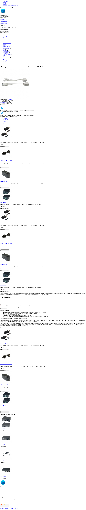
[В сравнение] (8, 146)
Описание (5, 118)
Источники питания (7, 43)
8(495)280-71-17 (3, 19)
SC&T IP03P (3, 202)
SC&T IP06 (2, 444)
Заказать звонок (3, 21)
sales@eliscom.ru (3, 23)
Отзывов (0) (5, 119)
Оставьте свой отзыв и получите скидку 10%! (9, 508)
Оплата (4, 122)
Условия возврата (6, 123)
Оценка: (2, 307)
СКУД (4, 37)
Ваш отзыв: (2, 304)
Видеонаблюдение (6, 36)
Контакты (5, 4)
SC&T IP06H (3, 476)
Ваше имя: (2, 299)
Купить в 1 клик (3, 105)
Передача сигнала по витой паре (9, 62)
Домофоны (5, 38)
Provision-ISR (9, 99)
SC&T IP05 (2, 428)
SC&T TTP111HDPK (4, 140)
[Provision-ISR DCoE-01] (15, 98)
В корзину (2, 104)
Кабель (4, 44)
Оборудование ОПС (7, 39)
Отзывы (4, 3)
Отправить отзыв (4, 308)
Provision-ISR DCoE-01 (7, 63)
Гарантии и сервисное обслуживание (10, 5)
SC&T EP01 (2, 460)
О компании (5, 1)
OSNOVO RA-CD (4, 181)
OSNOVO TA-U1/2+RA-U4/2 (6, 160)
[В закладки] (7, 146)
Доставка (4, 2)
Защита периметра (6, 46)
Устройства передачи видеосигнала (10, 61)
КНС (4, 45)
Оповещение (5, 42)
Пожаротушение (6, 40)
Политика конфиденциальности (9, 493)
